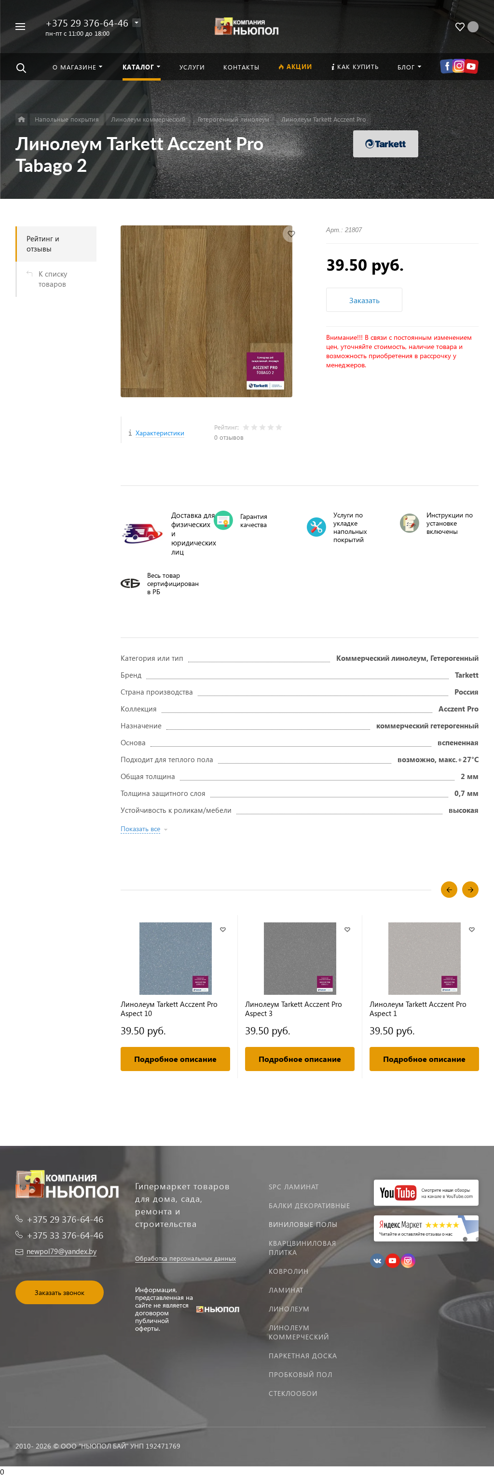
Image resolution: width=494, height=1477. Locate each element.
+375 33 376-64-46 (65, 1235)
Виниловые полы (303, 1224)
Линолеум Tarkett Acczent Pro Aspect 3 (293, 1009)
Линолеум (289, 1308)
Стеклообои (293, 1393)
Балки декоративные (309, 1205)
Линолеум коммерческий (299, 1332)
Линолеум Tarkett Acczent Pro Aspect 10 (169, 1009)
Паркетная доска (303, 1355)
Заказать (364, 300)
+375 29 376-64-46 (86, 22)
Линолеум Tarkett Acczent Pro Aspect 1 (418, 1009)
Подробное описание (175, 1059)
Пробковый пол (300, 1374)
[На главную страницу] (247, 25)
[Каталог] (21, 119)
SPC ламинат (294, 1186)
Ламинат (286, 1290)
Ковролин (289, 1271)
